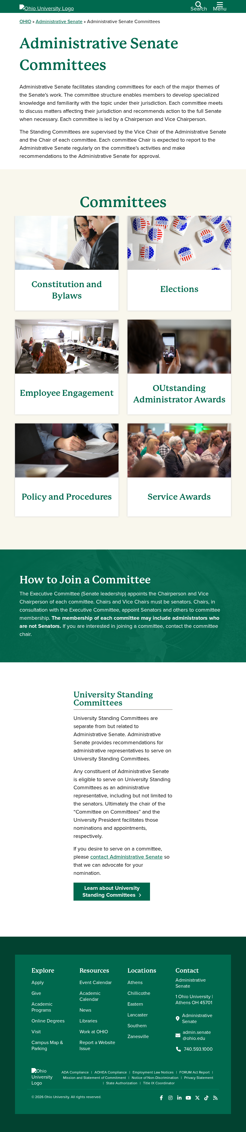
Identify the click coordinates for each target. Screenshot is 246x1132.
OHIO (25, 21)
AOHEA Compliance (110, 1072)
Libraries (88, 1020)
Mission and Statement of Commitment (94, 1077)
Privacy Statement (198, 1077)
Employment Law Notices (153, 1072)
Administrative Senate (59, 21)
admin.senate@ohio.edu (197, 1035)
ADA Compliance (75, 1072)
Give (36, 993)
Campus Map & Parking (47, 1045)
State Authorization (121, 1083)
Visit (36, 1031)
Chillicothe (139, 993)
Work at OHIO (94, 1031)
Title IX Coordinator (159, 1083)
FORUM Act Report (194, 1072)
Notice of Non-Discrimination (155, 1077)
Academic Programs (42, 1007)
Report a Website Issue (97, 1045)
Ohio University (56, 1097)
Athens (135, 982)
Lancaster (138, 1014)
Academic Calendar (90, 996)
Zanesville (138, 1036)
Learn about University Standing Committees (111, 891)
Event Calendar (96, 982)
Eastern (135, 1004)
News (85, 1010)
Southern (137, 1025)
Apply (38, 982)
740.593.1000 (198, 1049)
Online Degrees (48, 1020)
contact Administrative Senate (126, 857)
